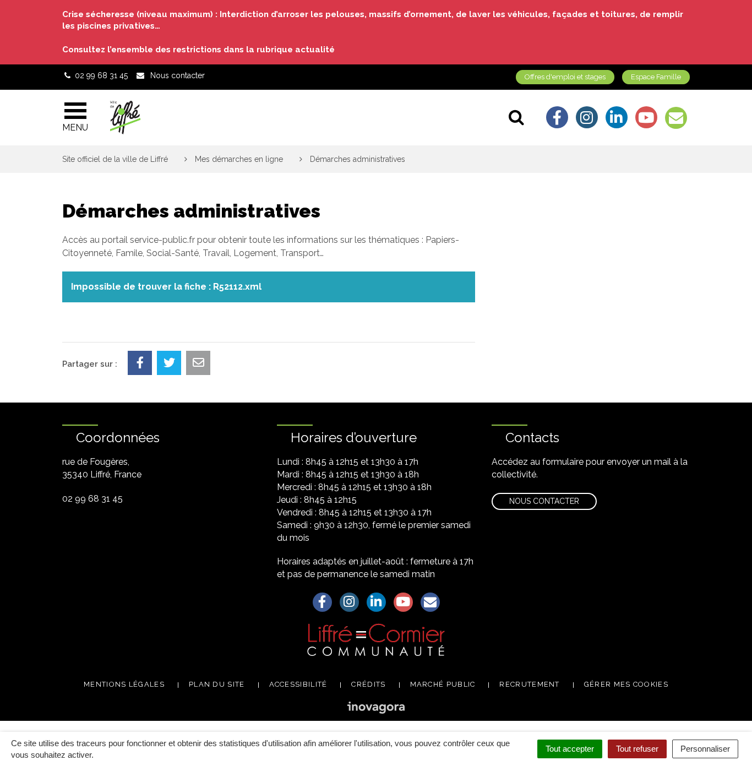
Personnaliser (705, 748)
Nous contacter (544, 501)
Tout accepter (570, 748)
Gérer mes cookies (626, 684)
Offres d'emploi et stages (565, 77)
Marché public (443, 684)
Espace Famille (656, 77)
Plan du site (217, 684)
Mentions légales (124, 684)
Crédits (368, 684)
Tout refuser (637, 748)
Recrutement (529, 684)
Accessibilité (298, 684)
